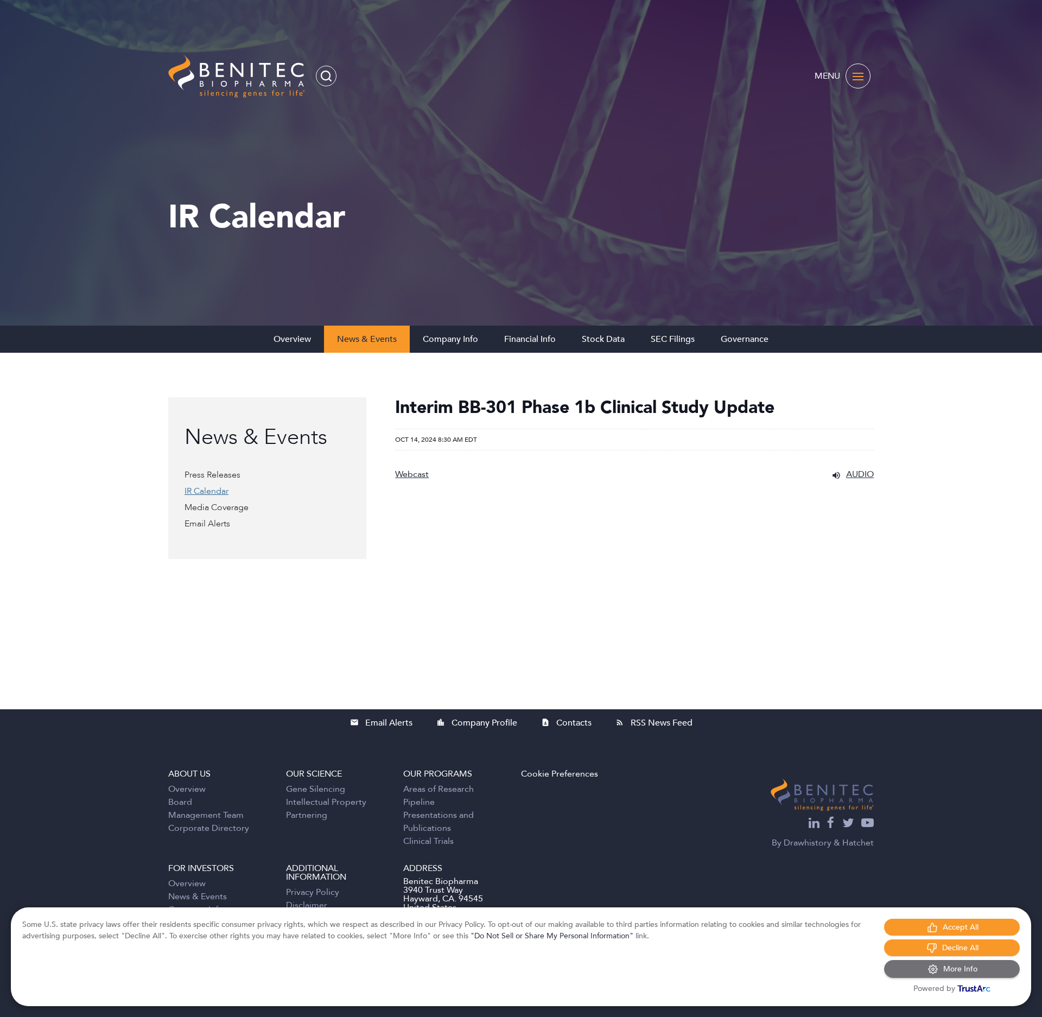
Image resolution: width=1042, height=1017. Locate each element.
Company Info (450, 339)
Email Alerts (207, 524)
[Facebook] (831, 824)
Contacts (566, 723)
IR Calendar (206, 491)
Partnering (306, 815)
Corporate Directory (208, 828)
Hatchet (858, 843)
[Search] (326, 76)
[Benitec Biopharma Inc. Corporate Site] (822, 794)
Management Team (206, 815)
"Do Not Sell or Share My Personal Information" (552, 936)
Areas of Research (438, 789)
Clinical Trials (428, 841)
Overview (292, 339)
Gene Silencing (315, 789)
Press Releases (212, 475)
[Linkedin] (814, 824)
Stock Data (603, 339)
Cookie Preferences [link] (559, 774)
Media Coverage (217, 507)
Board (180, 802)
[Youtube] (867, 824)
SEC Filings (673, 339)
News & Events (367, 339)
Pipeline (419, 802)
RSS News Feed (653, 723)
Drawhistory (807, 843)
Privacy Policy (312, 892)
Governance (744, 339)
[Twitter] (848, 824)
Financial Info (530, 339)
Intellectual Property (326, 802)
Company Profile (476, 723)
